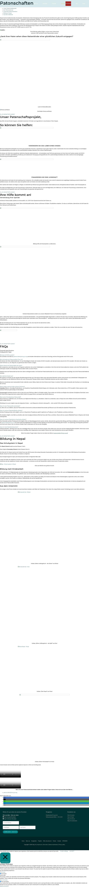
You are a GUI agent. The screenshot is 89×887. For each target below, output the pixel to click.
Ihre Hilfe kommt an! (8, 10)
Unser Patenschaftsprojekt (9, 8)
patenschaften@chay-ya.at (8, 422)
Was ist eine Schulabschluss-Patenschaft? (10, 397)
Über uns (28, 841)
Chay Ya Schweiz (71, 818)
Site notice (45, 844)
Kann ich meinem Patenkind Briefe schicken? (11, 410)
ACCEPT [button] (72, 851)
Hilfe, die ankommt (47, 841)
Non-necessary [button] (4, 879)
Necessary (3, 873)
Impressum (39, 844)
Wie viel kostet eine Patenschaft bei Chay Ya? (11, 359)
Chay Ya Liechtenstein (72, 820)
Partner (54, 841)
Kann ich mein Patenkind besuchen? (9, 427)
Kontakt (59, 841)
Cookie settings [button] (64, 851)
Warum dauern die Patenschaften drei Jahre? (11, 365)
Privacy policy (62, 844)
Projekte (40, 841)
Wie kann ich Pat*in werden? (7, 355)
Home (23, 841)
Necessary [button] (2, 872)
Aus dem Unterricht (8, 14)
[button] (44, 355)
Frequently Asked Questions (10, 11)
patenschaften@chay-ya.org (20, 356)
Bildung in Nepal (7, 13)
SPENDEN (64, 841)
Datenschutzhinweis (53, 844)
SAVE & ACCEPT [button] (4, 886)
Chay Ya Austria (70, 815)
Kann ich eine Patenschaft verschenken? (10, 406)
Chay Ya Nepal (70, 817)
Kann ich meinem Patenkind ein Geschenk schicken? (13, 419)
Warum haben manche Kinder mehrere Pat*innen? (12, 386)
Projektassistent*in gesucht (52, 815)
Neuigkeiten (34, 841)
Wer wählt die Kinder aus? (6, 376)
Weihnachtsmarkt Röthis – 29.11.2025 (54, 817)
